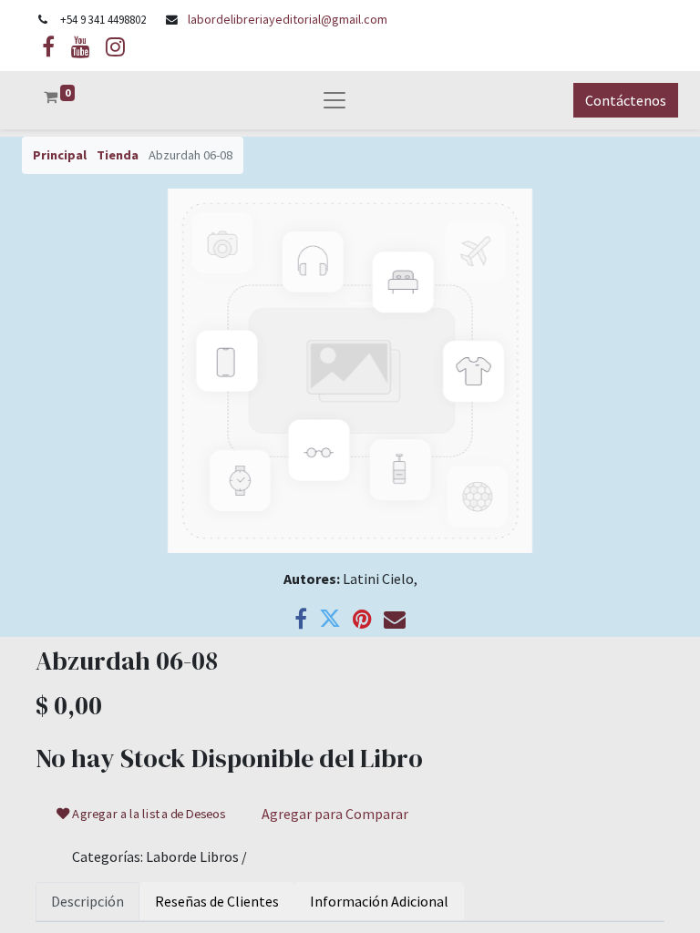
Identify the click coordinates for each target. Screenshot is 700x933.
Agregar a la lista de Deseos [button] (148, 813)
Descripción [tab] (87, 901)
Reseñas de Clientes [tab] (217, 901)
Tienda (118, 155)
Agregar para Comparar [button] (335, 814)
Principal (60, 155)
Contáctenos (625, 100)
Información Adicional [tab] (379, 901)
